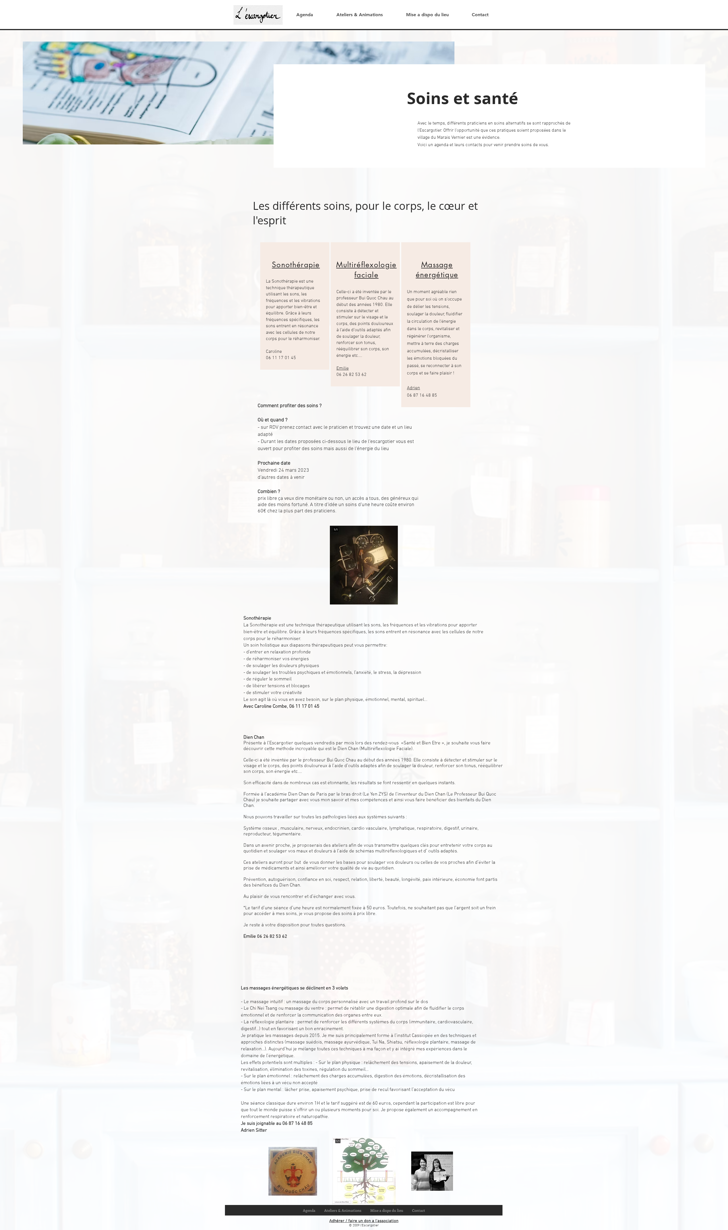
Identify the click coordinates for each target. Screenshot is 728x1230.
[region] (294, 306)
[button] (359, 15)
